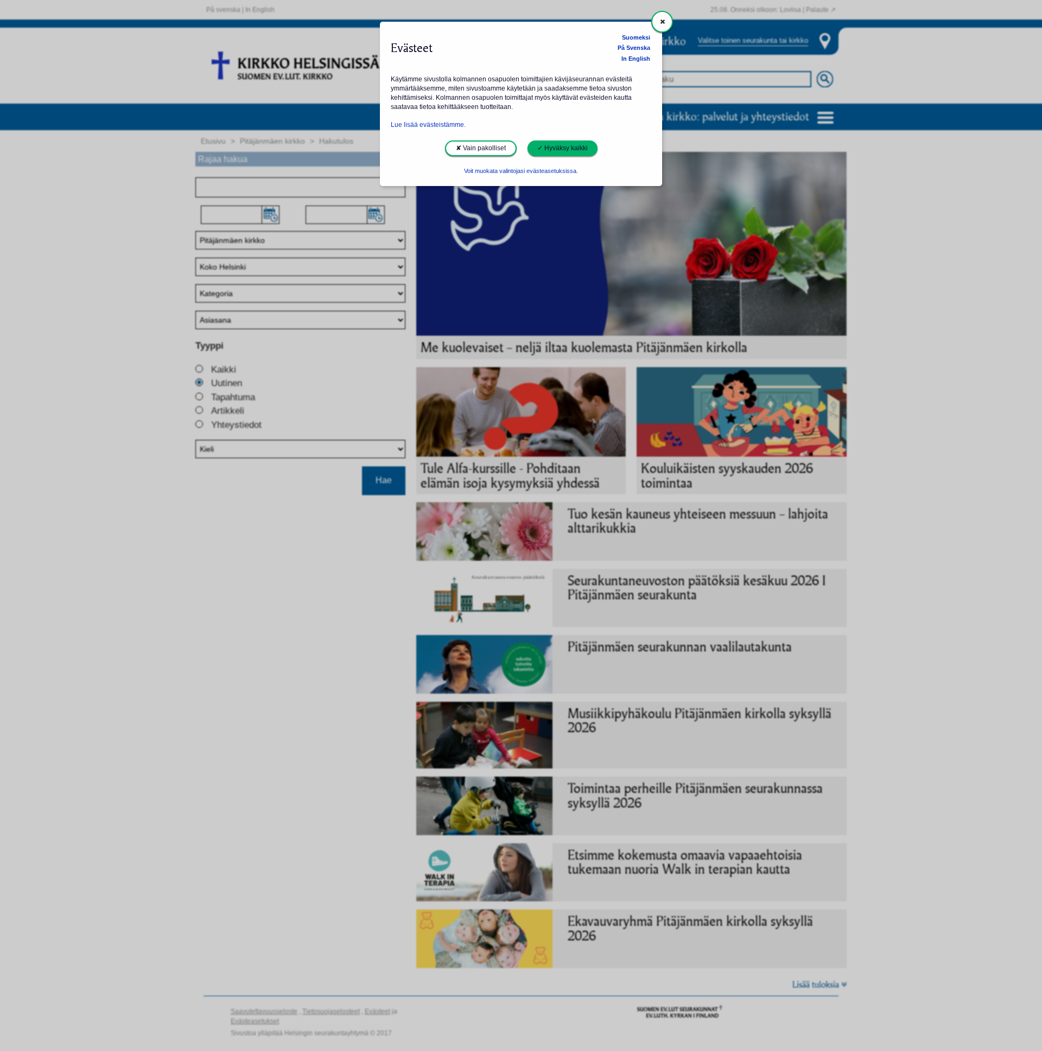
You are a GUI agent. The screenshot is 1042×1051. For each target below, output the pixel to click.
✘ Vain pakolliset (481, 148)
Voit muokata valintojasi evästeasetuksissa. (521, 171)
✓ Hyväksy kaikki (562, 148)
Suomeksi (636, 37)
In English (635, 58)
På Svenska (634, 47)
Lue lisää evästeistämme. (428, 125)
